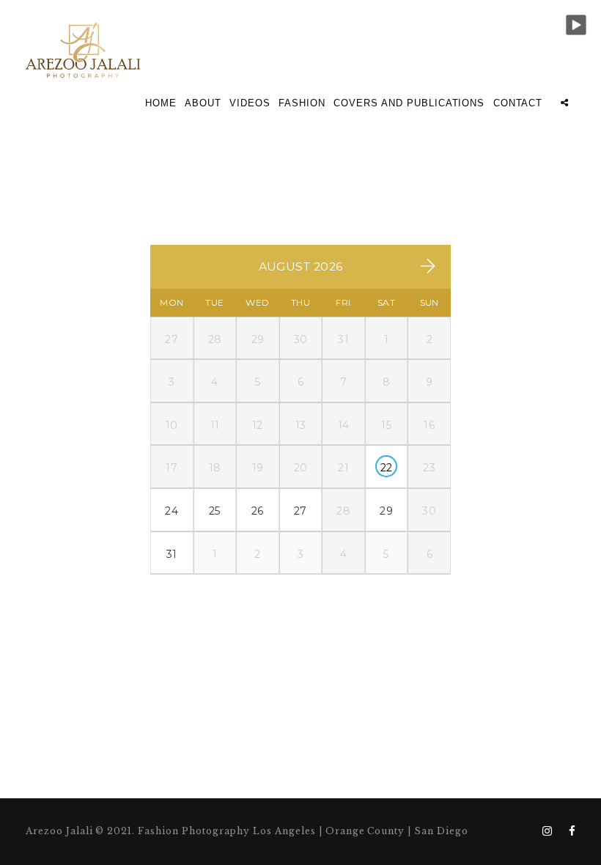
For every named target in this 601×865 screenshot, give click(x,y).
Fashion (302, 102)
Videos (249, 102)
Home (161, 102)
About (203, 102)
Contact (518, 102)
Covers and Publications (408, 102)
